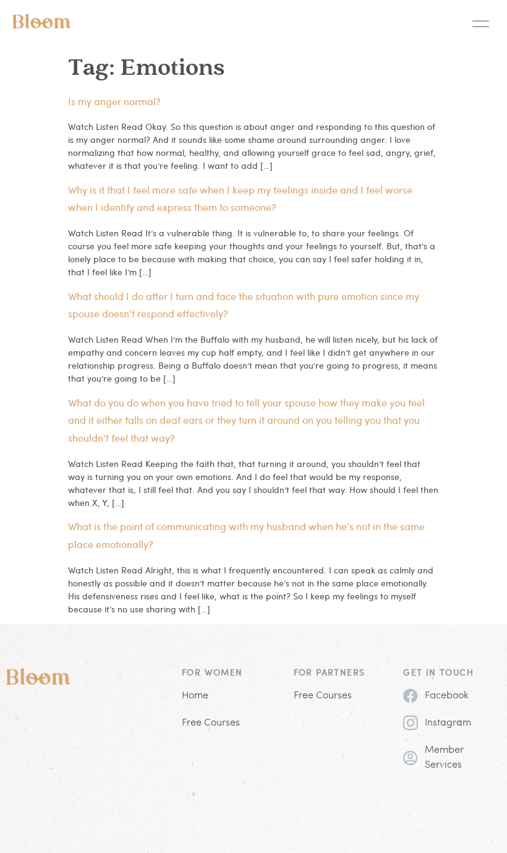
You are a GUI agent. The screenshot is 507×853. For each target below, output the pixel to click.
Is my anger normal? (114, 101)
